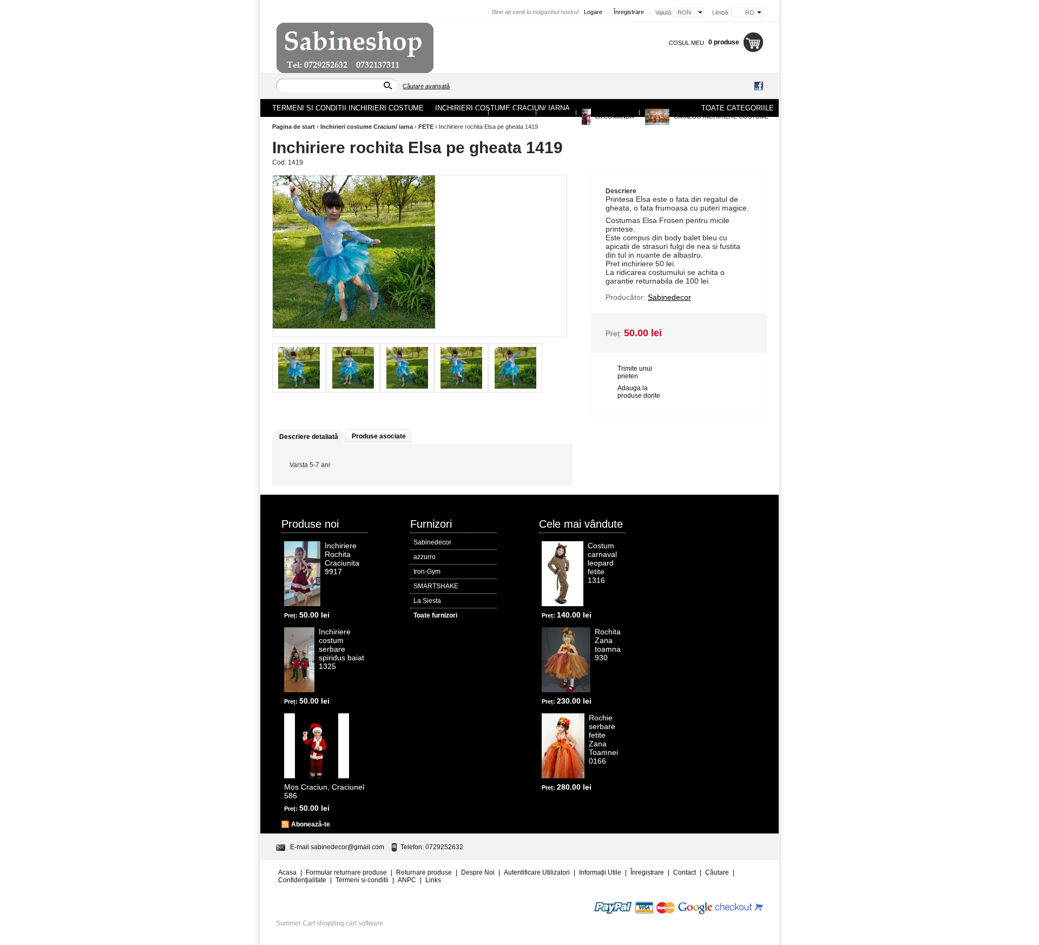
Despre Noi (512, 112)
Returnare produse (424, 872)
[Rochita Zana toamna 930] (566, 659)
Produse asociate (379, 436)
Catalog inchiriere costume (720, 116)
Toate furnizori (435, 615)
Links (433, 880)
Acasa (473, 112)
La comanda (614, 116)
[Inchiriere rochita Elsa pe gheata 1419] (299, 368)
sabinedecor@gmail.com (347, 847)
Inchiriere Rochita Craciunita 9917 (342, 558)
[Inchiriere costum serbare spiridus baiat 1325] (299, 659)
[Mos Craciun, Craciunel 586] (316, 745)
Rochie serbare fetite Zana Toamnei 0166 (603, 739)
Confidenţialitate (302, 880)
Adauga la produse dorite (638, 391)
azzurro (424, 557)
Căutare (717, 872)
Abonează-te (310, 824)
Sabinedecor (432, 542)
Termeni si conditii (362, 880)
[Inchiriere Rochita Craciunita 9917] (302, 573)
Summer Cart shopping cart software (329, 923)
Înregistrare (629, 12)
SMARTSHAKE (435, 586)
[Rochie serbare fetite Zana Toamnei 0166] (563, 745)
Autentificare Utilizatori (537, 872)
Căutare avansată (426, 86)
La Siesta (427, 601)
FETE (425, 126)
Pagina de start (293, 126)
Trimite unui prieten (634, 372)
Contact (556, 112)
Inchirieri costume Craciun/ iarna (366, 126)
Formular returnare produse (346, 872)
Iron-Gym (426, 571)
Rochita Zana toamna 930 (608, 644)
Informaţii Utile (600, 872)
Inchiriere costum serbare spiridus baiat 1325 (341, 649)
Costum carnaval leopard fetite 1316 (602, 563)
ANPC (407, 880)
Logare (593, 12)
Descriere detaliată (308, 437)
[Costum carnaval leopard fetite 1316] (562, 573)
